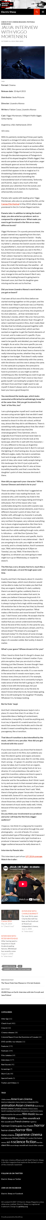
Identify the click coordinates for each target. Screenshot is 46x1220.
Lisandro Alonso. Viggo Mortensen (17, 969)
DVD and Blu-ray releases (11, 1042)
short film (39, 1142)
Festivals (31, 22)
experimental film (7, 1114)
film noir (39, 1114)
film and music (17, 1114)
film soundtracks (7, 1122)
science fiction (24, 1141)
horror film (24, 1130)
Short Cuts (5, 1074)
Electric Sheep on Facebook (12, 1193)
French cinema (22, 1121)
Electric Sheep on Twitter (11, 1179)
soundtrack (23, 1145)
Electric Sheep (8, 11)
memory (3, 1142)
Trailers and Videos (8, 1083)
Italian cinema (7, 1135)
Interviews (6, 24)
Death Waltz (17, 1111)
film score (8, 1118)
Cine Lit (4, 1028)
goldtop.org (23, 1206)
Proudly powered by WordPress (12, 1217)
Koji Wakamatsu (6, 1138)
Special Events (7, 1078)
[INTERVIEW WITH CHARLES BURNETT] (32, 921)
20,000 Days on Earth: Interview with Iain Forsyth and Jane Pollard (22, 992)
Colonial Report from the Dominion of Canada (19, 1037)
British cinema (7, 1108)
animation (8, 1105)
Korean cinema (18, 1138)
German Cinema (9, 1125)
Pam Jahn (19, 41)
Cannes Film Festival (10, 204)
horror (39, 1125)
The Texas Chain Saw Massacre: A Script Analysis (20, 981)
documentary (25, 1111)
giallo (20, 1126)
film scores (19, 1119)
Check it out (6, 22)
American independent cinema (10, 1102)
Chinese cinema (33, 1108)
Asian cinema (25, 1105)
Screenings (5, 1069)
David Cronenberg (7, 1111)
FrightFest (33, 1122)
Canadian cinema (20, 1109)
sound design (14, 1145)
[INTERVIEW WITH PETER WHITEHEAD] (11, 946)
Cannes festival (9, 966)
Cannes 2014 (6, 921)
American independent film (29, 1102)
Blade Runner (39, 1106)
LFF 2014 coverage (34, 856)
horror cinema (8, 1130)
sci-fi (10, 1142)
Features (4, 1046)
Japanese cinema (28, 1134)
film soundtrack (31, 1118)
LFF (20, 966)
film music (28, 1114)
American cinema (21, 1099)
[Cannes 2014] (10, 915)
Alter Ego (5, 1019)
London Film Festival (35, 1138)
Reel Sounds (6, 1064)
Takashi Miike (33, 1145)
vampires (40, 1145)
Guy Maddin (28, 1126)
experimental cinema (36, 1111)
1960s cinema (6, 1099)
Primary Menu (43, 12)
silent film (5, 1145)
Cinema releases (19, 22)
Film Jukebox (6, 1055)
